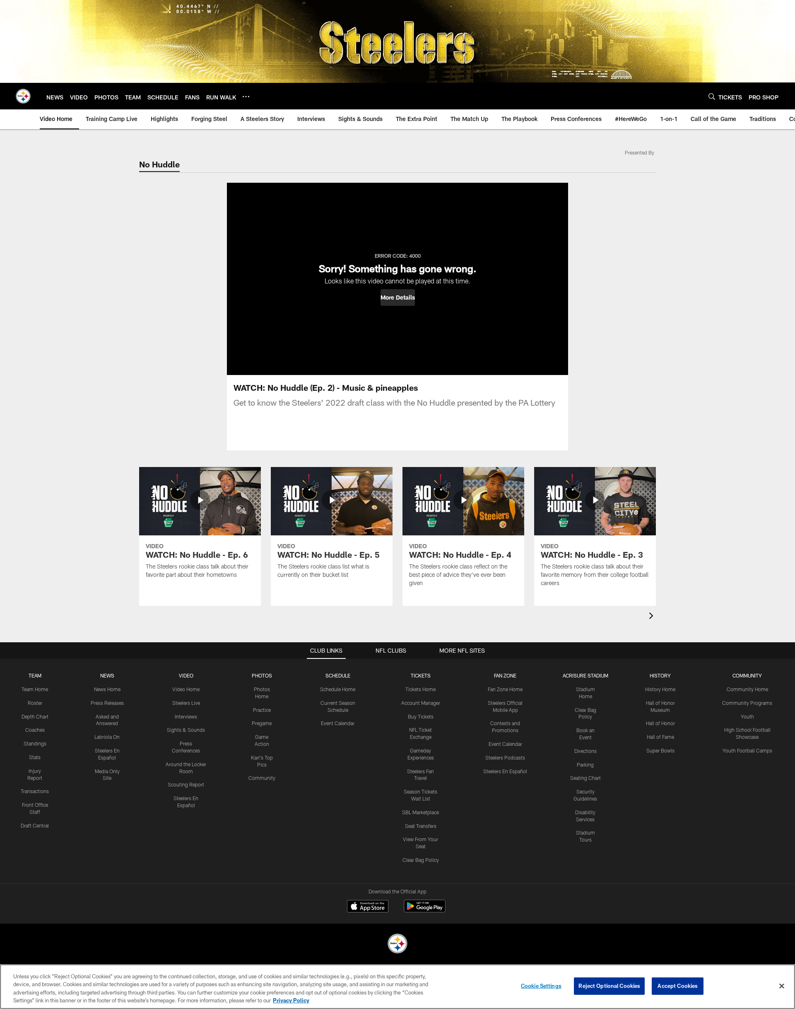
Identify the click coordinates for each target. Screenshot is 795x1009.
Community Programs (747, 703)
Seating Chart (585, 778)
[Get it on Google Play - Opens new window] (425, 910)
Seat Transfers (420, 826)
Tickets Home (420, 689)
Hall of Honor (660, 723)
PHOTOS (262, 675)
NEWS (107, 675)
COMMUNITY (747, 675)
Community (261, 778)
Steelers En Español (505, 771)
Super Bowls (660, 750)
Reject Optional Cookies (609, 985)
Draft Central (35, 825)
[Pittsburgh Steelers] (397, 944)
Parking (585, 764)
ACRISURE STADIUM (585, 675)
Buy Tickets (421, 716)
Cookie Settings (541, 985)
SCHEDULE (337, 675)
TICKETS (421, 675)
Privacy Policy (291, 1000)
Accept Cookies (678, 985)
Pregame (262, 723)
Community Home (747, 689)
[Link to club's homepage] (23, 96)
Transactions (35, 791)
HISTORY (660, 675)
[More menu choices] (246, 96)
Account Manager (420, 703)
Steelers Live (186, 703)
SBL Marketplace (420, 812)
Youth (747, 716)
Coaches (35, 730)
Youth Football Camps (747, 750)
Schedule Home (337, 689)
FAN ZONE (505, 675)
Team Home (35, 689)
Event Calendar (337, 723)
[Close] (782, 986)
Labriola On (107, 737)
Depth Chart (35, 716)
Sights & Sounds (186, 730)
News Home (107, 689)
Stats (35, 757)
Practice (262, 710)
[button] (398, 297)
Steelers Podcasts (505, 757)
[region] (397, 986)
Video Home (186, 689)
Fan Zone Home (505, 689)
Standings (35, 743)
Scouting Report (186, 784)
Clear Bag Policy (420, 860)
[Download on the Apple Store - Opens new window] (368, 907)
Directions (585, 751)
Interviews (186, 716)
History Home (660, 689)
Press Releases (107, 703)
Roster (35, 703)
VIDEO (186, 675)
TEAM (35, 675)
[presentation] (652, 616)
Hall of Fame (660, 737)
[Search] (711, 96)
